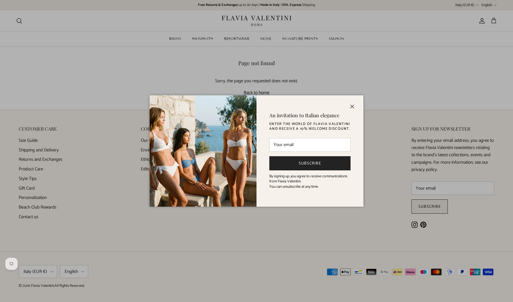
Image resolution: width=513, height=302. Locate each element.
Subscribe (310, 163)
